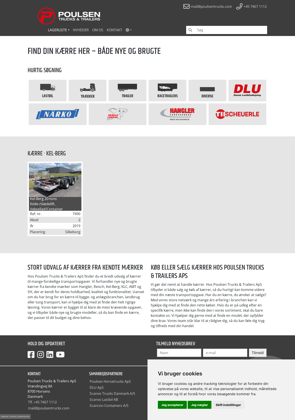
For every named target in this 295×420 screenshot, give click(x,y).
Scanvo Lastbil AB (104, 399)
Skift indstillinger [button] (228, 405)
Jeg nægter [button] (199, 405)
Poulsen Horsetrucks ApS (110, 381)
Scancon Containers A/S (109, 405)
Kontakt (114, 30)
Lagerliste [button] (57, 30)
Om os (97, 30)
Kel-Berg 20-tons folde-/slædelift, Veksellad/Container (46, 204)
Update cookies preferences (15, 416)
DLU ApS (97, 387)
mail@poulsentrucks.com (48, 408)
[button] (128, 30)
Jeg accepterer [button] (172, 405)
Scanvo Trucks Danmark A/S (112, 393)
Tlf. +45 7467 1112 (42, 402)
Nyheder (81, 30)
